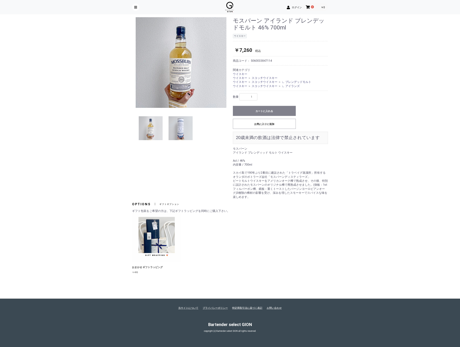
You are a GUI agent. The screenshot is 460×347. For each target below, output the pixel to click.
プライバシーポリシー (215, 307)
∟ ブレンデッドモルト (296, 82)
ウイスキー (240, 74)
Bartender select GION (230, 324)
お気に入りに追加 (264, 124)
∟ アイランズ (291, 86)
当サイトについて (188, 307)
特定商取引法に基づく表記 (247, 307)
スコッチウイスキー (264, 78)
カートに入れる (264, 111)
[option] (181, 62)
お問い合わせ (274, 307)
